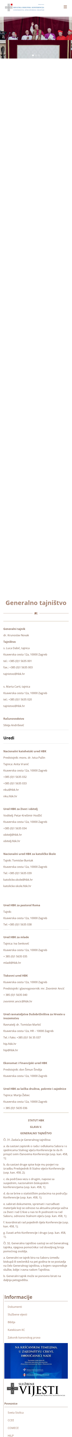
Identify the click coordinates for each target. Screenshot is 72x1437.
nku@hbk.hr (11, 790)
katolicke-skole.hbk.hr (17, 886)
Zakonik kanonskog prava (24, 1337)
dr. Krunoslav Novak (16, 635)
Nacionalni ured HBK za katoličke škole (29, 854)
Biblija (11, 1322)
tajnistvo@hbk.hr (14, 674)
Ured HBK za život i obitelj (20, 809)
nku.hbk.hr (10, 796)
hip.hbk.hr (9, 1044)
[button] (33, 55)
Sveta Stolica (16, 1412)
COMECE (13, 1428)
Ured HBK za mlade (16, 937)
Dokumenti (15, 1307)
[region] (36, 38)
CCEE (11, 1420)
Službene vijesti (17, 1314)
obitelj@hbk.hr (12, 835)
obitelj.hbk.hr (11, 841)
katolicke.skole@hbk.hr (18, 879)
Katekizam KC (16, 1330)
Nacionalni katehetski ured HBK (24, 751)
